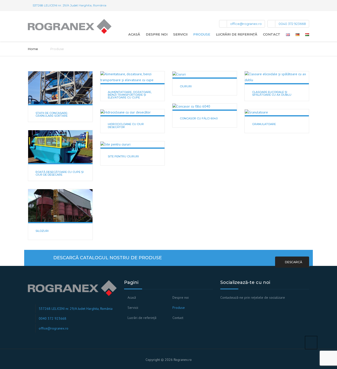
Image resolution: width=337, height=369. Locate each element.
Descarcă (293, 262)
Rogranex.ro (183, 359)
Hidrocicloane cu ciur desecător (126, 125)
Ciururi (186, 86)
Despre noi (157, 34)
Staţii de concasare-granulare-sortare (52, 114)
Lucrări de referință (236, 34)
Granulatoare (264, 124)
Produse (201, 34)
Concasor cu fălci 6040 (199, 118)
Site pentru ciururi (123, 156)
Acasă (134, 34)
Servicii (180, 34)
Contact (271, 34)
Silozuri (42, 231)
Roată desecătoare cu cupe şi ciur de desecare (60, 173)
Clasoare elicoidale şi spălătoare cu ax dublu (271, 93)
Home (33, 49)
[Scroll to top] (311, 342)
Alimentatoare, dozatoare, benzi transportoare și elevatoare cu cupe (130, 94)
